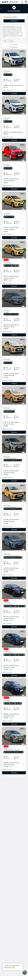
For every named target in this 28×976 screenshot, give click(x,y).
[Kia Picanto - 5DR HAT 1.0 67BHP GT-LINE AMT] (14, 736)
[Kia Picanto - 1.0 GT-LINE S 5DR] (14, 687)
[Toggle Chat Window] (25, 973)
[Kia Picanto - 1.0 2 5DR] (14, 59)
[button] (5, 41)
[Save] (23, 67)
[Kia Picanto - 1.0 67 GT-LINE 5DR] (14, 590)
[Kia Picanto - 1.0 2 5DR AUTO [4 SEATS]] (14, 396)
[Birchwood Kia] (13, 2)
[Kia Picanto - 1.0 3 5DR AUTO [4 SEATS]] (14, 493)
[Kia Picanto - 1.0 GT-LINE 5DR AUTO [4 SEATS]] (14, 541)
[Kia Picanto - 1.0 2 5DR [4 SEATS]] (14, 152)
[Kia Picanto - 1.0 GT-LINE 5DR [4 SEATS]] (14, 444)
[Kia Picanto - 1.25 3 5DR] (14, 298)
